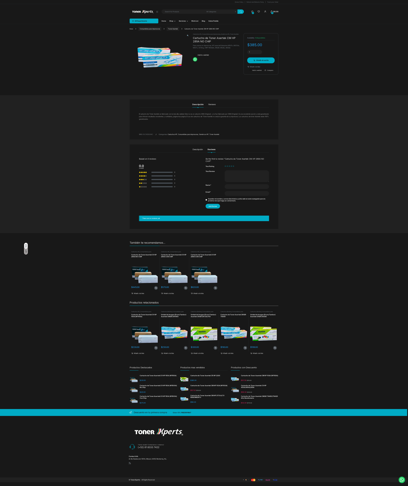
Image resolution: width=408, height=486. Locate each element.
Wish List (194, 21)
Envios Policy (239, 2)
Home (164, 21)
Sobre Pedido (213, 21)
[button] (188, 35)
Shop (171, 21)
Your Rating (210, 166)
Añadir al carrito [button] (155, 288)
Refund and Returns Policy (255, 2)
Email (208, 192)
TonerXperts (135, 480)
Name (208, 185)
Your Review (210, 171)
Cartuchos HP (197, 34)
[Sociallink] (130, 463)
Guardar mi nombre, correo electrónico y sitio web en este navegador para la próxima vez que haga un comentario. (236, 200)
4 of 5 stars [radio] (231, 166)
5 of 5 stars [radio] (233, 166)
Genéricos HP (225, 34)
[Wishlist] (258, 12)
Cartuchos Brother (166, 311)
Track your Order (272, 2)
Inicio (131, 29)
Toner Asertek (173, 29)
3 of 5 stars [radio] (229, 166)
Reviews (212, 105)
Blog (203, 21)
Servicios (182, 21)
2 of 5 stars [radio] (227, 166)
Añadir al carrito (262, 60)
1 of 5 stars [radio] (225, 166)
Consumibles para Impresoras (150, 29)
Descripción (197, 105)
